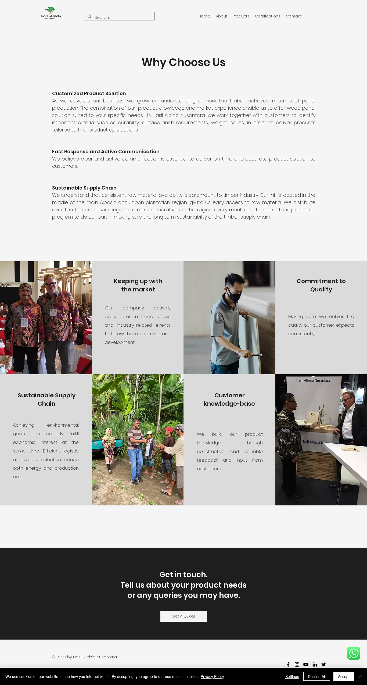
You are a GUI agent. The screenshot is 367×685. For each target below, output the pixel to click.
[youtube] (306, 664)
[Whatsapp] (354, 653)
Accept (344, 676)
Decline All (317, 676)
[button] (221, 16)
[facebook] (288, 664)
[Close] (360, 676)
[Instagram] (297, 664)
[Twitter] (324, 664)
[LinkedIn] (315, 664)
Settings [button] (292, 676)
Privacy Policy (212, 676)
